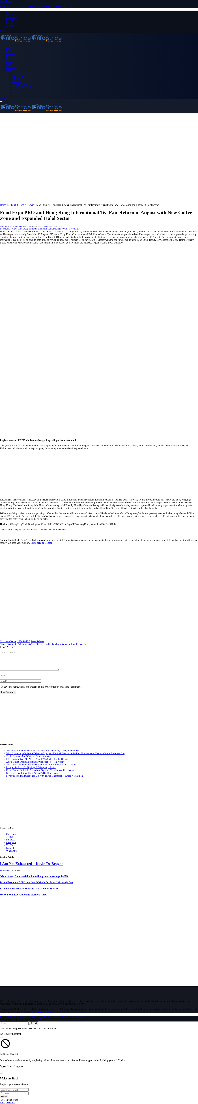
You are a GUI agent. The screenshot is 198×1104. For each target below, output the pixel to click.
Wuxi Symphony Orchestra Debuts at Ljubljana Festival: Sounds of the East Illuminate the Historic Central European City (65, 753)
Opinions (16, 81)
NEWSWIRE (23, 641)
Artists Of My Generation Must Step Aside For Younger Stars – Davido (41, 764)
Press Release (37, 641)
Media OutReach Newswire (26, 87)
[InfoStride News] (31, 42)
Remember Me (11, 1099)
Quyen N (28, 226)
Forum (9, 23)
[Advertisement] (99, 136)
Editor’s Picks (19, 75)
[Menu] (1, 101)
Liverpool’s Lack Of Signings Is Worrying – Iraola (31, 767)
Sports (9, 64)
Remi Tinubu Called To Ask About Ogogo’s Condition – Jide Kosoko (40, 770)
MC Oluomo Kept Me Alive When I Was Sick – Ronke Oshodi (37, 759)
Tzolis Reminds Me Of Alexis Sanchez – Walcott (30, 756)
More (8, 70)
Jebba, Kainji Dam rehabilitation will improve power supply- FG (34, 876)
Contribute (11, 17)
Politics (9, 61)
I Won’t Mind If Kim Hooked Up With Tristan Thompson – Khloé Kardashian (44, 775)
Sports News (5, 870)
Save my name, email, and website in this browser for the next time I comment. (42, 686)
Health (15, 78)
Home (9, 47)
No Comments (46, 226)
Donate (9, 20)
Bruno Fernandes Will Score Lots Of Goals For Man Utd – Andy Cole (36, 882)
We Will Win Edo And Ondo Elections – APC (24, 894)
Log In (4, 1096)
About (9, 12)
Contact (10, 26)
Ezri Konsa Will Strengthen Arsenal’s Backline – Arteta (33, 773)
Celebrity (10, 53)
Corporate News (8, 641)
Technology (12, 67)
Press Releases (19, 84)
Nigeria (9, 59)
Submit (33, 1023)
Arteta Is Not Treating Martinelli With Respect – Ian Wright (35, 761)
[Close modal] (1, 1037)
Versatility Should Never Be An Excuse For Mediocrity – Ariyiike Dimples (42, 750)
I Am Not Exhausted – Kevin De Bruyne (31, 864)
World (15, 89)
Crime (9, 56)
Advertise (11, 14)
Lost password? (7, 1102)
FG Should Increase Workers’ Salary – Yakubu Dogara (29, 888)
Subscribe (5, 97)
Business (10, 50)
